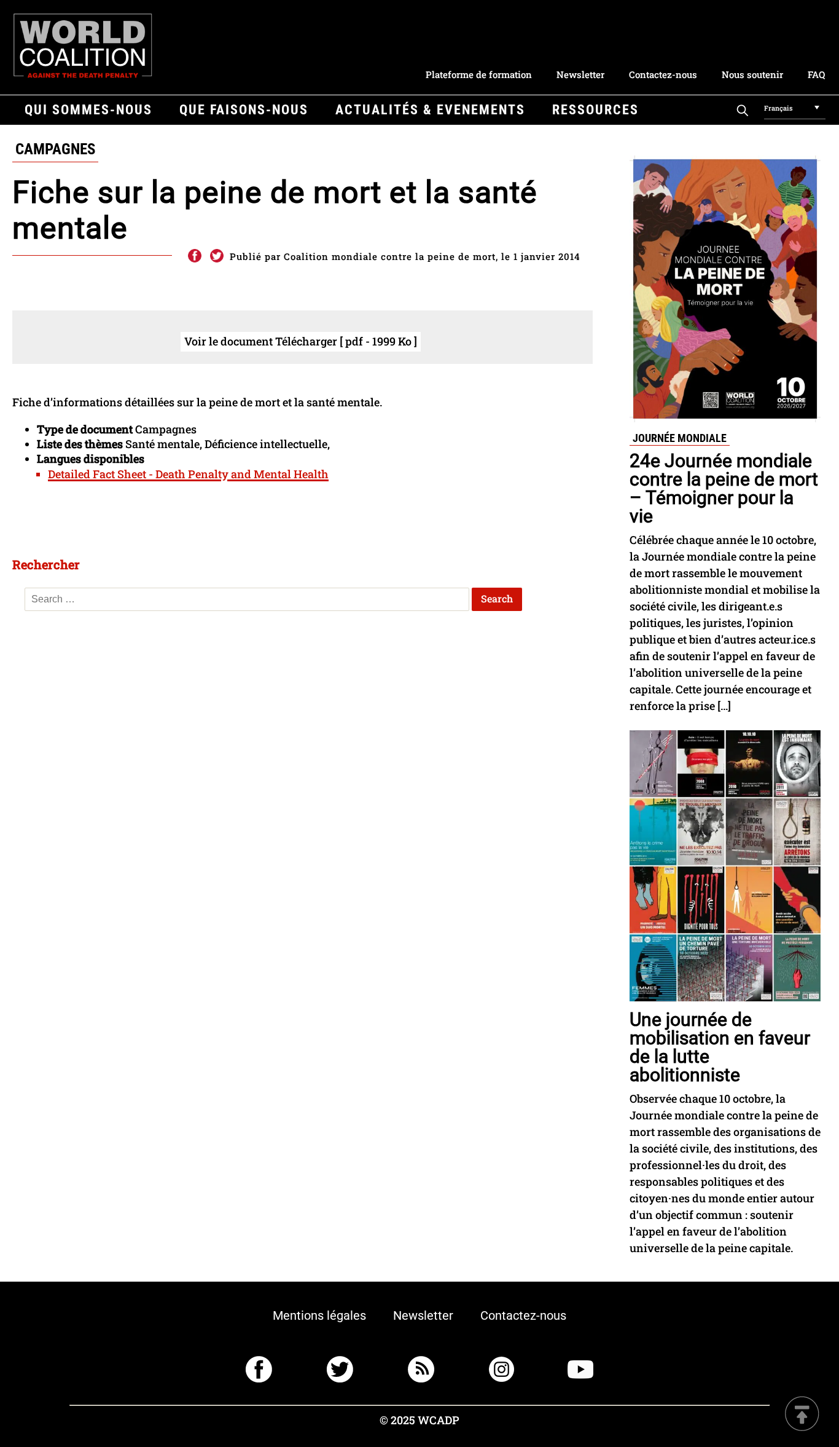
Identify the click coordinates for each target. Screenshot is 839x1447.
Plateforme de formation (479, 74)
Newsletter (580, 74)
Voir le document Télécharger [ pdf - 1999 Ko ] (300, 341)
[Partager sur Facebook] (194, 256)
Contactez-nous (663, 74)
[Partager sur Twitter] (217, 256)
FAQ (816, 74)
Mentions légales (319, 1315)
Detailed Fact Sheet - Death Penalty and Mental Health (188, 474)
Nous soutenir (752, 74)
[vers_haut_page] (802, 1415)
